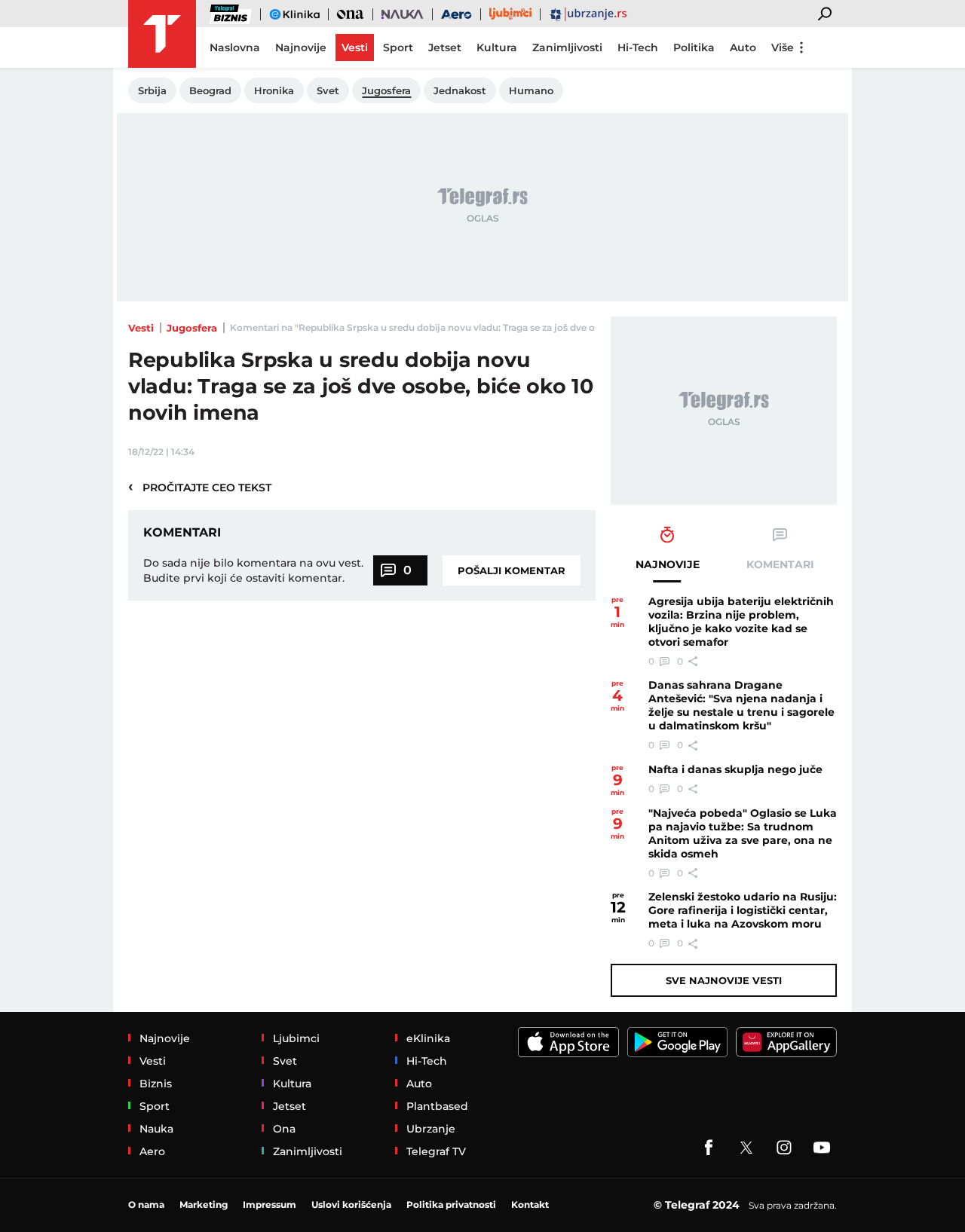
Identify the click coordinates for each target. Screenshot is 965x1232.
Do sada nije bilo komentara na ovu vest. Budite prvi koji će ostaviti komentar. (253, 570)
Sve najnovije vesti (724, 980)
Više (782, 47)
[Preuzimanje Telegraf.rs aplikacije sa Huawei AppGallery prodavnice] (786, 1042)
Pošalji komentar (511, 570)
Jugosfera (192, 328)
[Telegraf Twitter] (746, 1148)
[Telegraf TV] (822, 1148)
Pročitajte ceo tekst (199, 486)
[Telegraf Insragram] (784, 1148)
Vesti (141, 328)
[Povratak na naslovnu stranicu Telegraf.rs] (162, 34)
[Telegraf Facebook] (709, 1148)
